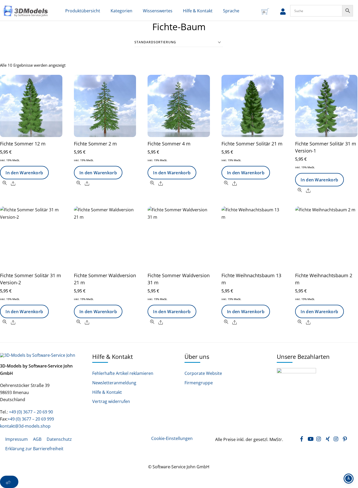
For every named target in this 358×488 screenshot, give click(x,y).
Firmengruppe (199, 383)
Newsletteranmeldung (114, 383)
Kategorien (121, 11)
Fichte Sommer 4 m (169, 143)
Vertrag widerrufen (111, 401)
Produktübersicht (82, 11)
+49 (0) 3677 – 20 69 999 (31, 419)
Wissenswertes (157, 11)
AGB (37, 439)
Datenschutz (59, 439)
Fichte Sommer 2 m (95, 143)
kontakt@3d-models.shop (25, 426)
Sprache (231, 11)
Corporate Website (203, 373)
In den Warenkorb (24, 173)
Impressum (16, 439)
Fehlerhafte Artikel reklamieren (122, 373)
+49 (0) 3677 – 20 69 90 (30, 412)
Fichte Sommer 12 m (23, 143)
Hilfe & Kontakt (198, 11)
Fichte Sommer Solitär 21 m (252, 143)
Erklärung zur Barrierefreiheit (34, 449)
